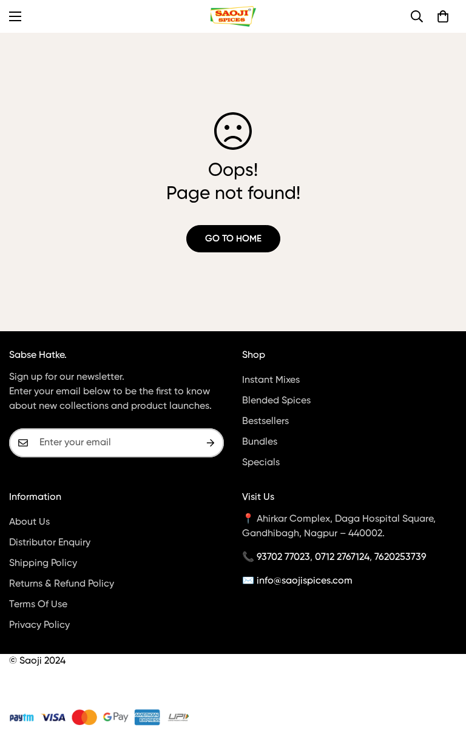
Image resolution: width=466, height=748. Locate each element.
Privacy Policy (39, 625)
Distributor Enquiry (49, 543)
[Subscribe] (210, 442)
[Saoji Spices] (233, 16)
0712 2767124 (342, 557)
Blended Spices (276, 401)
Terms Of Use (38, 605)
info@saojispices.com (305, 581)
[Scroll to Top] (442, 682)
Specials (261, 463)
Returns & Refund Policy (61, 584)
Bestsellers (265, 421)
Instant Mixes (271, 380)
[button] (443, 16)
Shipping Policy (43, 563)
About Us (29, 522)
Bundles (259, 442)
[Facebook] (15, 689)
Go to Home (233, 238)
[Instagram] (42, 689)
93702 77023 (283, 557)
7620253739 (400, 557)
